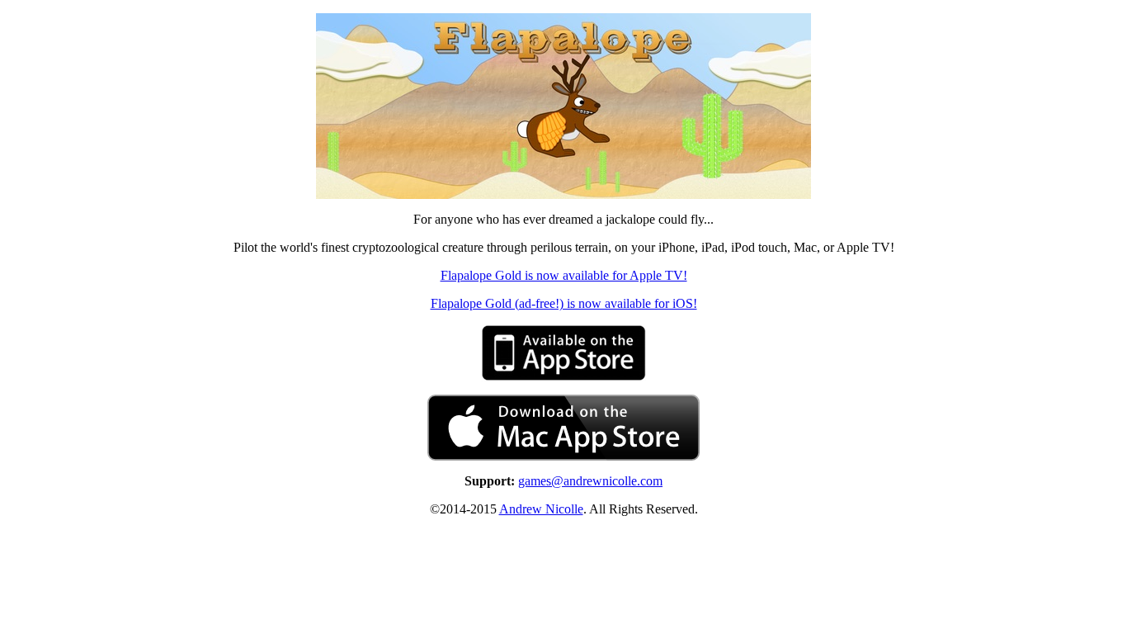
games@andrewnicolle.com (590, 481)
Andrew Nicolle (541, 509)
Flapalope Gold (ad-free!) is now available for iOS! (564, 303)
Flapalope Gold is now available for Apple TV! (564, 275)
